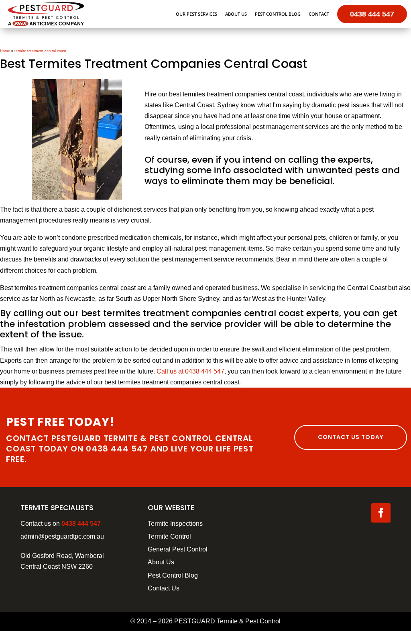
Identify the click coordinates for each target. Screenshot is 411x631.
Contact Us (163, 588)
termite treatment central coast (40, 51)
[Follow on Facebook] (381, 513)
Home (5, 51)
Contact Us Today (350, 437)
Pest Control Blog (278, 14)
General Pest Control (178, 549)
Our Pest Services (196, 14)
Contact (319, 14)
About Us (236, 14)
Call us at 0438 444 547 (190, 371)
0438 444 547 (372, 14)
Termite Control (169, 536)
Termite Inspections (175, 523)
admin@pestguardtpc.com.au (62, 536)
